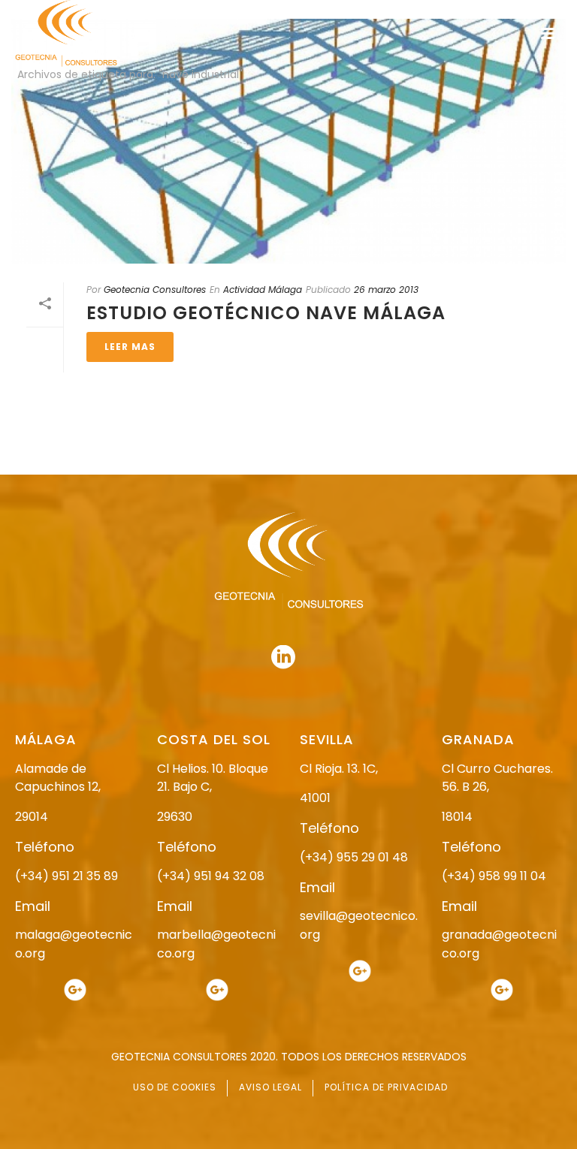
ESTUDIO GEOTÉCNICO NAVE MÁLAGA (266, 312)
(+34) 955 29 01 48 (354, 857)
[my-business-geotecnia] (75, 989)
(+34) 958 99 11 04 (494, 876)
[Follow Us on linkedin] (283, 658)
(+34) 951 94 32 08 (210, 876)
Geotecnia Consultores (155, 289)
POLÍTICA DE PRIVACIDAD (386, 1087)
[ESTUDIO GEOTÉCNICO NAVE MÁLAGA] (288, 141)
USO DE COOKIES (174, 1087)
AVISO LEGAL (270, 1087)
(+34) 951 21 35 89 (66, 876)
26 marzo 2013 (386, 289)
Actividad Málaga (262, 289)
